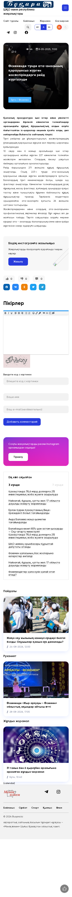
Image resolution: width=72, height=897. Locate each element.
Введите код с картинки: (17, 374)
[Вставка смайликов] (33, 313)
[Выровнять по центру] (19, 313)
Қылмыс (47, 807)
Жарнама (45, 21)
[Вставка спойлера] (50, 313)
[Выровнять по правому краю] (22, 313)
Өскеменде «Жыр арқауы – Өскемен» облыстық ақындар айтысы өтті (32, 704)
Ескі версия (61, 21)
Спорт (35, 807)
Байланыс (29, 21)
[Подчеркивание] (11, 313)
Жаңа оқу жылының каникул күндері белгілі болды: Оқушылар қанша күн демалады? (36, 639)
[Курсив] (8, 313)
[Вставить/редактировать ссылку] (36, 313)
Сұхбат (23, 807)
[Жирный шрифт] (5, 313)
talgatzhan (16, 49)
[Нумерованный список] (29, 313)
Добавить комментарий (22, 421)
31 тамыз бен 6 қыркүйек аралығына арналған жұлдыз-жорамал (31, 769)
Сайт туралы (10, 21)
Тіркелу (18, 456)
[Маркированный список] (26, 313)
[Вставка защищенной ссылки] (39, 313)
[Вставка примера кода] (47, 313)
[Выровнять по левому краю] (15, 313)
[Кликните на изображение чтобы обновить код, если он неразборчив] (16, 367)
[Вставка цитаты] (44, 313)
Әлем (59, 807)
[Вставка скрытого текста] (53, 313)
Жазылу (18, 261)
